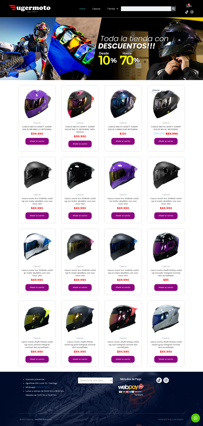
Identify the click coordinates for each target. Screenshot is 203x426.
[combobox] (95, 380)
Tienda (111, 8)
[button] (195, 418)
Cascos (96, 8)
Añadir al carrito (37, 141)
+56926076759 (43, 387)
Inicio (82, 8)
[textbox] (94, 380)
